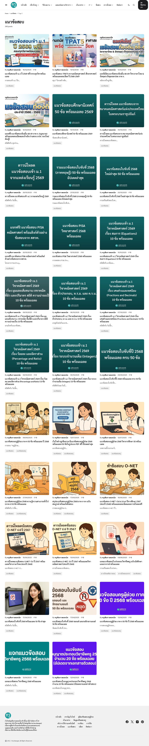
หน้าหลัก (58, 717)
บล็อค (81, 727)
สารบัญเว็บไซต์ (70, 717)
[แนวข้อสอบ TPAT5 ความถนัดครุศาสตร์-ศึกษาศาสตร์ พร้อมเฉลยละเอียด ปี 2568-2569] (74, 50)
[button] (6, 5)
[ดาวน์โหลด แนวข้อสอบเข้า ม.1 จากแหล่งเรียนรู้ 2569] (27, 173)
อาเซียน (80, 723)
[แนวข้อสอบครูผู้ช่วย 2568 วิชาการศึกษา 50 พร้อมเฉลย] (122, 418)
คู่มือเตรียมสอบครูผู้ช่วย (85, 717)
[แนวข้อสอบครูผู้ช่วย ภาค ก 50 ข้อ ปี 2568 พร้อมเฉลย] (122, 598)
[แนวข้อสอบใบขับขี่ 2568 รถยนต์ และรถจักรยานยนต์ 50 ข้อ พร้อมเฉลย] (74, 598)
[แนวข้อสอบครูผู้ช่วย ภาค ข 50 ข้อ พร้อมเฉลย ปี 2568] (27, 418)
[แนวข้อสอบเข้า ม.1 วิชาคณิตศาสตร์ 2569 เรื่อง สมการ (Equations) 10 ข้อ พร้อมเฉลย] (122, 233)
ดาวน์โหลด (61, 727)
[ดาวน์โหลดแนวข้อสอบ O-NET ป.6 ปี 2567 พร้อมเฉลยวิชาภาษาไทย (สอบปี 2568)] (27, 538)
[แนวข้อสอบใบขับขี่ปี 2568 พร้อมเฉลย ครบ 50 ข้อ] (122, 355)
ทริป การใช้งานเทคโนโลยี (66, 723)
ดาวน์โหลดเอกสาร (124, 574)
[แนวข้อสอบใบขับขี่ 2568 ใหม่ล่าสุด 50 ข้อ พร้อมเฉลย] (122, 173)
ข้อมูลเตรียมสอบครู (79, 720)
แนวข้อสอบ (13, 13)
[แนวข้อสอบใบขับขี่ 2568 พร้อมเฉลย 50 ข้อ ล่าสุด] (27, 598)
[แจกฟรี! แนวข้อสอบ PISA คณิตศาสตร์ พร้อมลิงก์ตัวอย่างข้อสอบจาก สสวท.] (27, 233)
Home (6, 13)
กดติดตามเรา (143, 5)
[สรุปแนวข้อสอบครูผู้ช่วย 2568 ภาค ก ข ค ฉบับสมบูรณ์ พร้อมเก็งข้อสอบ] (74, 478)
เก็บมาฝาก (66, 720)
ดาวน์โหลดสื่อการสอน (108, 574)
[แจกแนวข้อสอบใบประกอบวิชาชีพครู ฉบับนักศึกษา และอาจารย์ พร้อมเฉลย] (122, 538)
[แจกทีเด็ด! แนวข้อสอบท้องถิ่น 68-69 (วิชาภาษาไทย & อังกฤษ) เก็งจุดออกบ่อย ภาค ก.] (122, 50)
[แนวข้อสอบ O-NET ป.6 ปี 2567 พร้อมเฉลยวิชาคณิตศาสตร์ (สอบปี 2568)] (74, 538)
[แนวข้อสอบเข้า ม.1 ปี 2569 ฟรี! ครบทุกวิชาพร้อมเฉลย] (27, 50)
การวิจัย (89, 723)
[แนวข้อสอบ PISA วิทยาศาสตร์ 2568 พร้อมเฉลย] (74, 233)
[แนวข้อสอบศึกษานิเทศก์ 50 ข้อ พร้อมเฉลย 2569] (74, 110)
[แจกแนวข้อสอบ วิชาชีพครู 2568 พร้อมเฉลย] (27, 658)
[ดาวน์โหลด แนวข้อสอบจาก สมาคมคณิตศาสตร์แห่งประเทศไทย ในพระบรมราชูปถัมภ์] (122, 110)
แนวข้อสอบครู (21, 451)
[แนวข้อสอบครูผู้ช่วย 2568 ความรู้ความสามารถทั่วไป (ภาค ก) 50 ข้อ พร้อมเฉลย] (27, 478)
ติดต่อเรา (89, 727)
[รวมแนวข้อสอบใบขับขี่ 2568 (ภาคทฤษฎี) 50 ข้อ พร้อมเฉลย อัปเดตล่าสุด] (74, 173)
